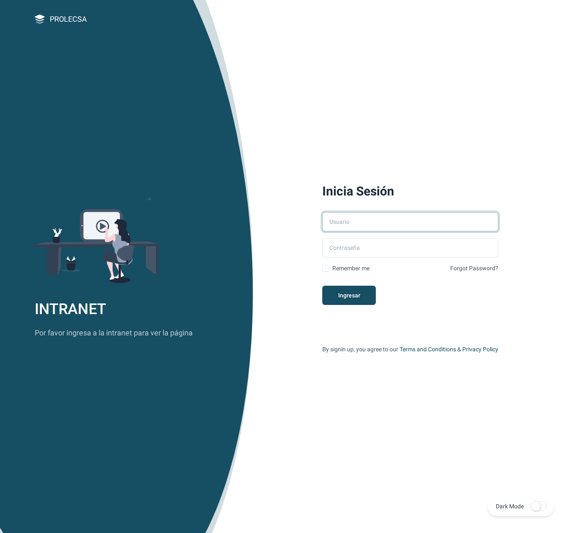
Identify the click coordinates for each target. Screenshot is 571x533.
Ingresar (349, 295)
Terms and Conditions (428, 349)
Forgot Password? (474, 268)
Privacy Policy (480, 349)
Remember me (351, 268)
